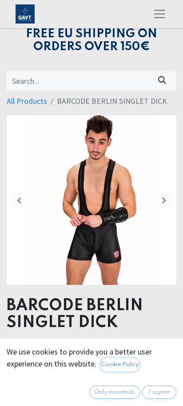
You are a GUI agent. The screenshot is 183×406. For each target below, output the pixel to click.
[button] (19, 200)
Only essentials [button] (114, 392)
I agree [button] (159, 392)
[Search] (162, 81)
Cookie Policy (120, 364)
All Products (27, 101)
